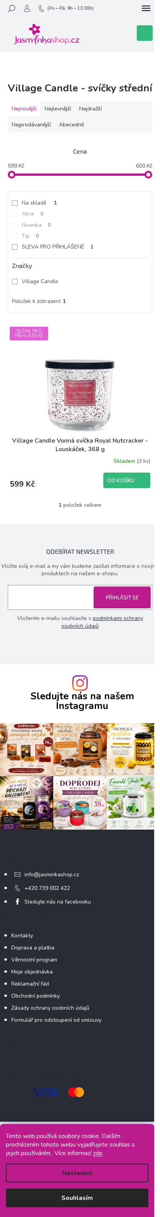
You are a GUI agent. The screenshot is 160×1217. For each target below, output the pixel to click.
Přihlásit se (122, 597)
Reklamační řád (30, 984)
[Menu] (146, 8)
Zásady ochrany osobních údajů (50, 1008)
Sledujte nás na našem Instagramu (82, 701)
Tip (30, 236)
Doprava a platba (32, 947)
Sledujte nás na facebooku (57, 901)
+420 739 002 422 (47, 888)
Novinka (36, 225)
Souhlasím (77, 1198)
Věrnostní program (34, 959)
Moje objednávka (32, 971)
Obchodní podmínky (35, 996)
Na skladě (39, 203)
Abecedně (71, 124)
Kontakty (22, 935)
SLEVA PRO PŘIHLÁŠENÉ (58, 246)
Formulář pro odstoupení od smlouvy (56, 1020)
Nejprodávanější (31, 124)
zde (98, 1153)
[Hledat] (11, 8)
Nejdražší (90, 108)
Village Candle (41, 281)
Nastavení (77, 1173)
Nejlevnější (58, 108)
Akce (32, 213)
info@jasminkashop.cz (51, 874)
